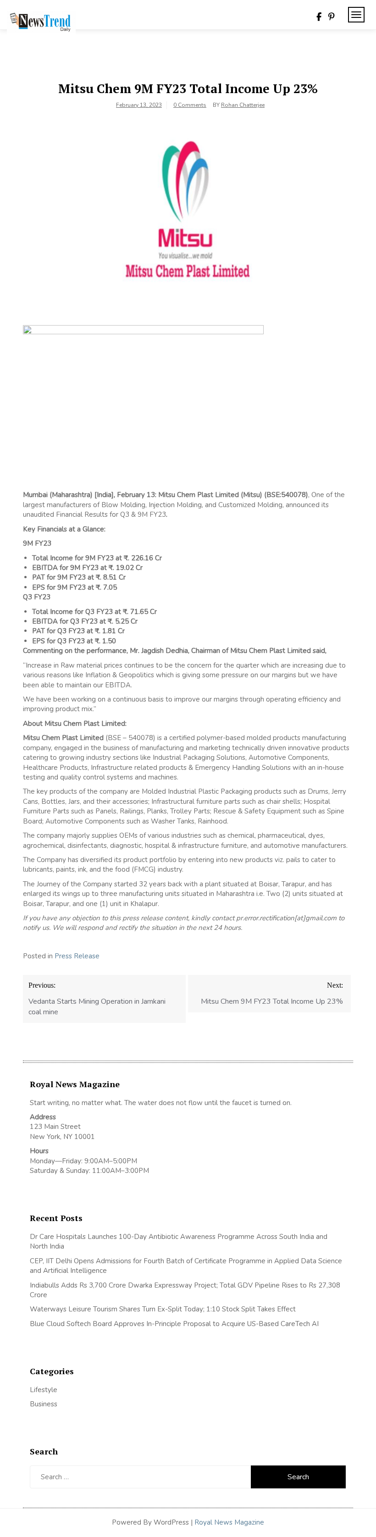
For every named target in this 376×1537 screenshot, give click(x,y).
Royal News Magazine (229, 1522)
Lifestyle (43, 1389)
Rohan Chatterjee (243, 105)
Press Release (77, 956)
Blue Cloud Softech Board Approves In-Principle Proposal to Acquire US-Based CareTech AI (174, 1323)
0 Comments (189, 105)
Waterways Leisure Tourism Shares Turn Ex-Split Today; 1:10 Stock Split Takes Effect (163, 1309)
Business (43, 1404)
